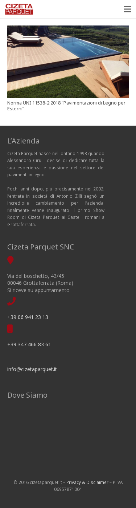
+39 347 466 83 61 (29, 344)
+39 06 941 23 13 (27, 317)
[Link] (19, 9)
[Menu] (127, 9)
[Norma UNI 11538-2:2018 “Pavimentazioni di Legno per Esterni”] (68, 61)
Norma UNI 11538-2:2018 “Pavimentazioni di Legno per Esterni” (66, 105)
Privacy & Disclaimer (87, 482)
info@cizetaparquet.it (32, 369)
